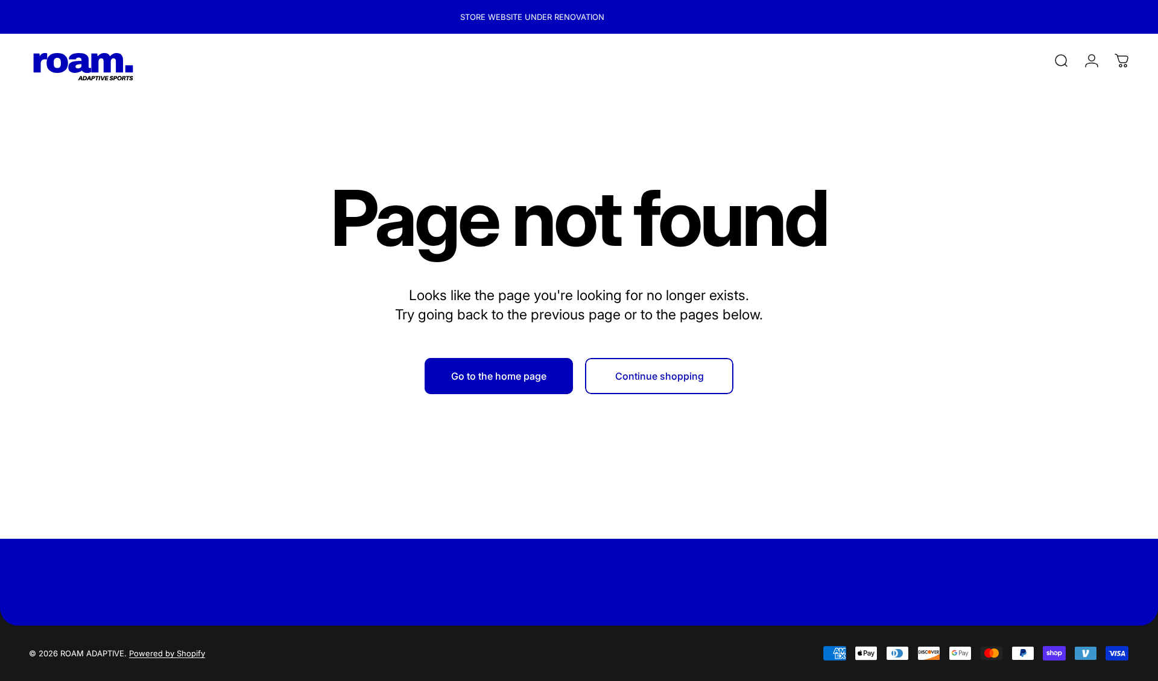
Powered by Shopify (167, 653)
